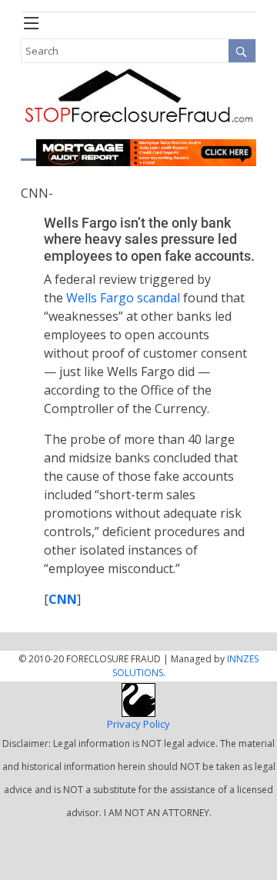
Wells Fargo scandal (123, 297)
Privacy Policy (138, 724)
